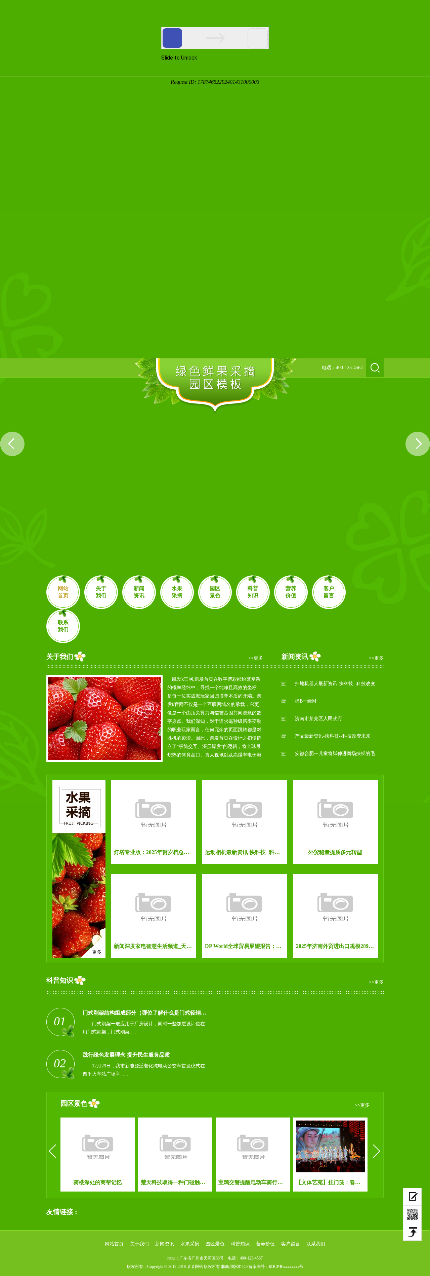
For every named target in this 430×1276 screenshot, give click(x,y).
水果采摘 (177, 592)
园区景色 (215, 592)
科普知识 (253, 592)
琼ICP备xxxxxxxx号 (286, 1266)
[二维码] (412, 1214)
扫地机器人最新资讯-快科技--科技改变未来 (339, 683)
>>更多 (255, 658)
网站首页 (63, 592)
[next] (376, 1151)
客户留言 (329, 592)
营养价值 (291, 592)
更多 (96, 952)
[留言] (412, 1197)
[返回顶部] (412, 1232)
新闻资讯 (139, 592)
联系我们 (63, 625)
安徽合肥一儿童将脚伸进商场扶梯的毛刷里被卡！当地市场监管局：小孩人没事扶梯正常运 (339, 753)
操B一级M (305, 701)
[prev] (52, 1151)
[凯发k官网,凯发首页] (215, 386)
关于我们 (101, 592)
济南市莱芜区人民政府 (318, 718)
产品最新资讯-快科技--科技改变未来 (333, 736)
